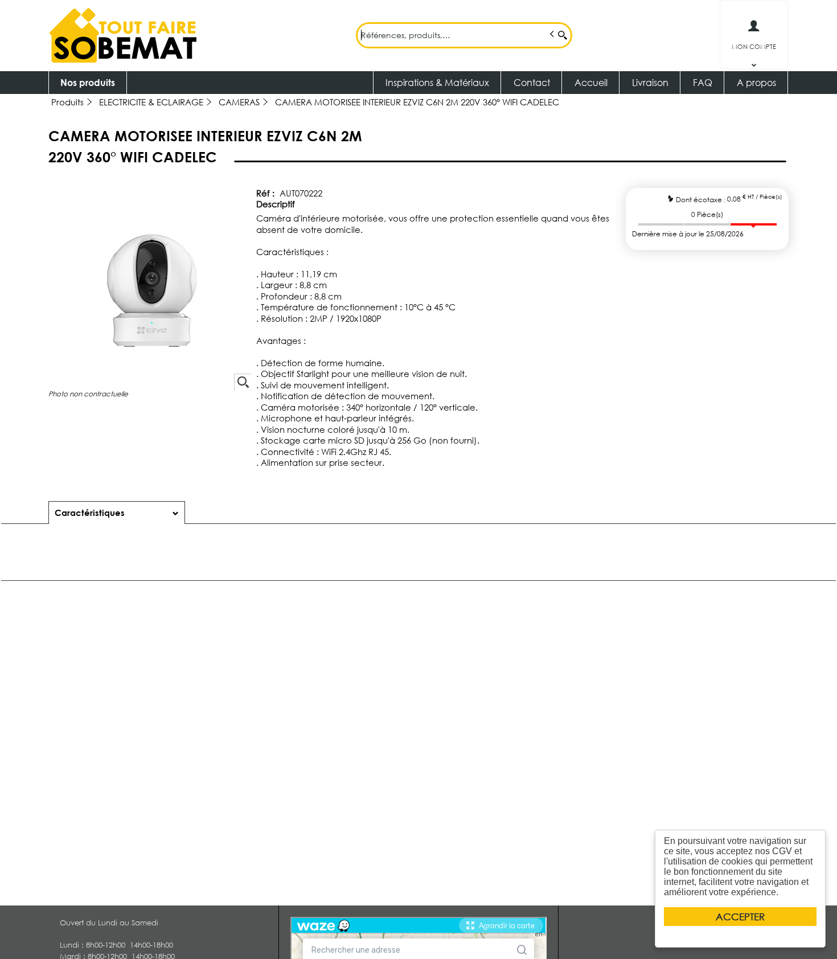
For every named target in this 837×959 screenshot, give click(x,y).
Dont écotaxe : (701, 199)
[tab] (116, 512)
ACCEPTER (740, 917)
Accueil (591, 82)
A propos (756, 82)
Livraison (650, 82)
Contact (532, 82)
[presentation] (116, 513)
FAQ (702, 82)
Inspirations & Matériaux (437, 82)
